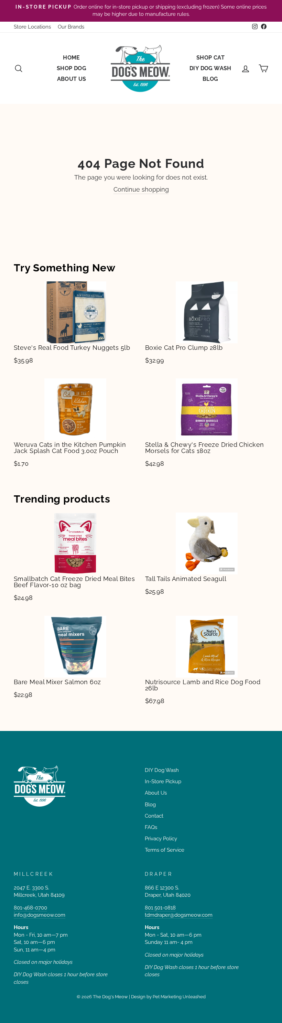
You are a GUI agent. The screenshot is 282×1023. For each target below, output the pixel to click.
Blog (210, 79)
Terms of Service (164, 850)
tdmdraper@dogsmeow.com (179, 915)
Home (71, 57)
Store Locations (32, 27)
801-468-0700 (30, 908)
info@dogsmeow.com (39, 915)
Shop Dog (71, 68)
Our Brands (71, 27)
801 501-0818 (160, 908)
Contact (154, 816)
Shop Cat (210, 57)
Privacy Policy (161, 839)
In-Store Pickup (163, 781)
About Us (71, 79)
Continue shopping (141, 189)
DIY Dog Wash (210, 68)
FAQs (151, 827)
